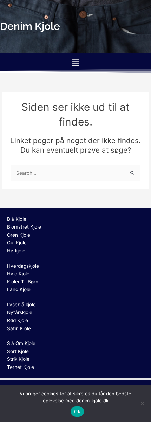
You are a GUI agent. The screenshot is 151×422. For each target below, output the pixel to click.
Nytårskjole (19, 312)
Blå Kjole (16, 219)
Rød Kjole (17, 320)
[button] (75, 62)
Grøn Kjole (18, 235)
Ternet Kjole (20, 367)
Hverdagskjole (23, 266)
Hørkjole (16, 251)
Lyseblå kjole (21, 304)
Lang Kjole (19, 289)
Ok (77, 411)
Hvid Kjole (18, 273)
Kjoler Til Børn (22, 281)
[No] (142, 403)
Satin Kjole (19, 328)
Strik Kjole (18, 359)
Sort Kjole (18, 351)
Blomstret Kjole (24, 227)
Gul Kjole (17, 242)
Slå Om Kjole (21, 343)
